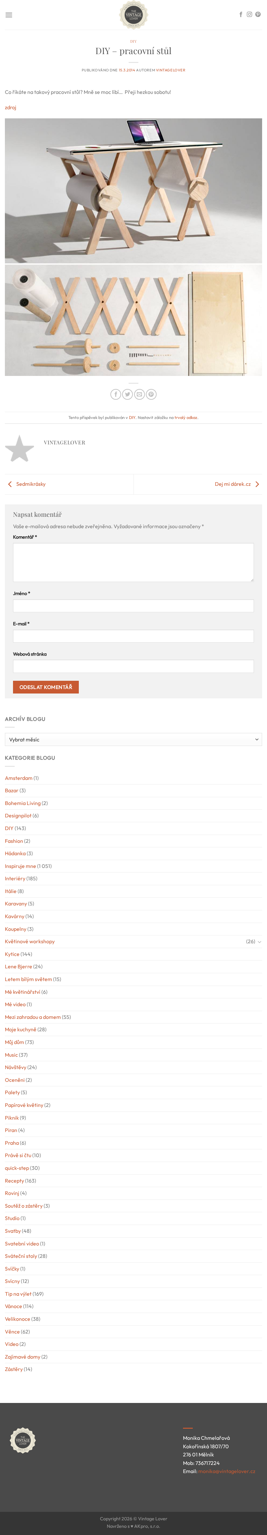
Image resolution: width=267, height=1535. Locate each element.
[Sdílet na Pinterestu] (151, 394)
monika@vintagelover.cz (226, 1471)
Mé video (15, 1004)
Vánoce (13, 1306)
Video (12, 1344)
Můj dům (14, 1042)
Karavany (16, 903)
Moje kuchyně (20, 1029)
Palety (12, 1092)
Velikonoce (17, 1319)
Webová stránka (30, 654)
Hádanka (15, 853)
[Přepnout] (259, 942)
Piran (11, 1130)
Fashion (14, 841)
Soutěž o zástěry (24, 1205)
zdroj (10, 107)
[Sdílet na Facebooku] (115, 394)
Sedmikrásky (30, 484)
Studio (12, 1218)
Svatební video (22, 1243)
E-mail (21, 624)
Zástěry (14, 1369)
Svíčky (12, 1268)
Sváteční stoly (21, 1256)
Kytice (12, 954)
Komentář (25, 537)
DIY (133, 41)
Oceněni (15, 1080)
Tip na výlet (18, 1293)
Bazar (12, 790)
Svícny (12, 1281)
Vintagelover (171, 70)
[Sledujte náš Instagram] (249, 15)
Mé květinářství (22, 992)
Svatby (13, 1231)
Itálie (11, 891)
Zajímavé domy (22, 1356)
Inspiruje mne (20, 866)
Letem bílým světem (28, 979)
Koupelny (15, 929)
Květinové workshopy (30, 941)
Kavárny (14, 916)
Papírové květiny (24, 1105)
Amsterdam (19, 778)
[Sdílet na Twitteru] (127, 394)
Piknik (12, 1117)
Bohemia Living (23, 803)
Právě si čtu (18, 1155)
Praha (12, 1143)
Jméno (21, 593)
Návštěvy (15, 1067)
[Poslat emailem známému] (139, 394)
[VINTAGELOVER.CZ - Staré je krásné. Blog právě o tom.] (133, 15)
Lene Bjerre (18, 966)
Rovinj (12, 1193)
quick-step (17, 1168)
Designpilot (18, 815)
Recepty (14, 1180)
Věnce (12, 1331)
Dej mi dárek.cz (233, 484)
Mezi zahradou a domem (33, 1017)
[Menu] (9, 15)
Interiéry (15, 878)
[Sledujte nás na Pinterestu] (257, 15)
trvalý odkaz (186, 417)
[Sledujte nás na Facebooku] (241, 15)
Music (11, 1054)
